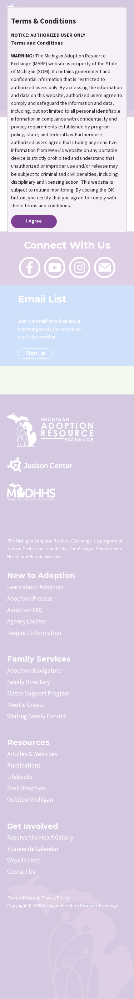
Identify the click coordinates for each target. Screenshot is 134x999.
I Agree (34, 221)
